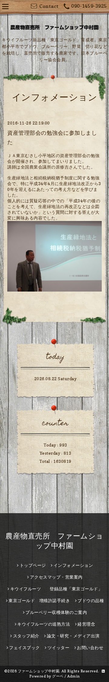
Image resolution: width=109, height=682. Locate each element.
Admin (73, 676)
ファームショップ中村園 (39, 671)
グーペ (58, 676)
